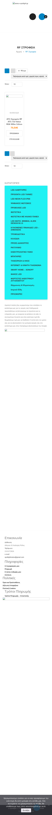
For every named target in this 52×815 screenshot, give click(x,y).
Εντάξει (26, 810)
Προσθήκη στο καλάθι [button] (14, 134)
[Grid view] (7, 70)
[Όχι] (48, 805)
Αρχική (19, 52)
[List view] (13, 70)
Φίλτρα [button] (23, 71)
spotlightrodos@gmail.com (14, 557)
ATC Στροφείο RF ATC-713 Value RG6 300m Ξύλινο (14, 121)
